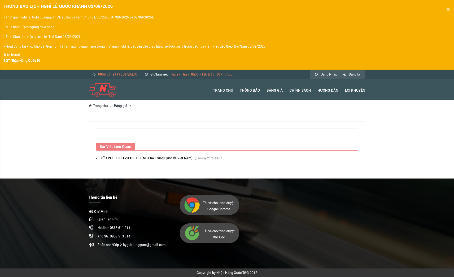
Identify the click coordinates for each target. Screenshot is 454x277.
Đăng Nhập (329, 74)
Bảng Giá (274, 90)
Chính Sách (300, 90)
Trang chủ (100, 105)
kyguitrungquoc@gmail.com (144, 245)
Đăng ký (355, 74)
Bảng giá (120, 105)
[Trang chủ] (103, 90)
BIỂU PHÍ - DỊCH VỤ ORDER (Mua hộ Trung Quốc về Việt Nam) (161, 158)
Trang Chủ (223, 90)
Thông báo (250, 90)
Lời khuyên (355, 90)
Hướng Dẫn (328, 90)
